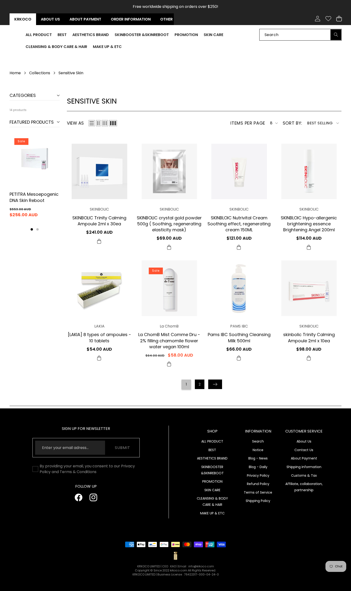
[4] (113, 123)
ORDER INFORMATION (131, 19)
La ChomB (169, 326)
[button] (339, 18)
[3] (105, 123)
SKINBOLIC (99, 209)
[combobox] (300, 34)
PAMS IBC (239, 326)
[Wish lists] (328, 18)
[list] (92, 123)
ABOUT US (50, 19)
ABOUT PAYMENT (85, 19)
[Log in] (317, 18)
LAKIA (99, 326)
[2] (98, 123)
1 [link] (186, 384)
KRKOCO (22, 19)
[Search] (335, 34)
